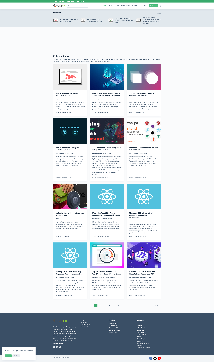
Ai (137, 323)
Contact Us (80, 1)
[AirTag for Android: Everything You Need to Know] (70, 197)
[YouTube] (159, 358)
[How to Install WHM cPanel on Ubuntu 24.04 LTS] (55, 20)
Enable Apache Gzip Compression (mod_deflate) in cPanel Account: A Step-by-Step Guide (152, 20)
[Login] (160, 6)
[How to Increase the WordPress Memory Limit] (83, 20)
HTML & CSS (132, 99)
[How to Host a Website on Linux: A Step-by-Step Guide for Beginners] (107, 77)
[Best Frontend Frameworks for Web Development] (144, 131)
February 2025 (113, 325)
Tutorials (135, 5)
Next (156, 305)
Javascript (140, 330)
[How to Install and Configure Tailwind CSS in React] (70, 131)
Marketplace (153, 6)
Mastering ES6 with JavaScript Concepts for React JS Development (141, 215)
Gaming (117, 5)
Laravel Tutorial (97, 153)
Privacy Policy (71, 1)
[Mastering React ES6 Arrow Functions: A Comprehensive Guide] (107, 197)
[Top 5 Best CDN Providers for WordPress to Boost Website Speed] (107, 255)
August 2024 (113, 332)
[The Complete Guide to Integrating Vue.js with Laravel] (107, 131)
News (57, 218)
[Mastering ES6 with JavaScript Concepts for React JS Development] (144, 197)
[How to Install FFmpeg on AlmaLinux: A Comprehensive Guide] (110, 20)
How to (139, 325)
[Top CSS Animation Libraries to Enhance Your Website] (144, 77)
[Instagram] (60, 347)
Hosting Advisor (125, 5)
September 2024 (114, 330)
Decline (16, 356)
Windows (140, 345)
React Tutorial (60, 153)
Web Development (97, 99)
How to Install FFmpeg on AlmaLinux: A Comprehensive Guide (124, 20)
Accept (8, 356)
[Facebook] (54, 347)
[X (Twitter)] (57, 347)
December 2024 (114, 328)
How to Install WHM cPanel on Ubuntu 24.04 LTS (69, 20)
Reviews (144, 5)
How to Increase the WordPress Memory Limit (94, 20)
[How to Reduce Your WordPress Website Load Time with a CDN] (144, 255)
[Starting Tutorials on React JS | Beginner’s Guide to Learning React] (70, 255)
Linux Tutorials (60, 99)
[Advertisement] (107, 42)
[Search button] (86, 5)
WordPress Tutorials (109, 277)
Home (55, 1)
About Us (62, 1)
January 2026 (113, 323)
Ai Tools (110, 5)
